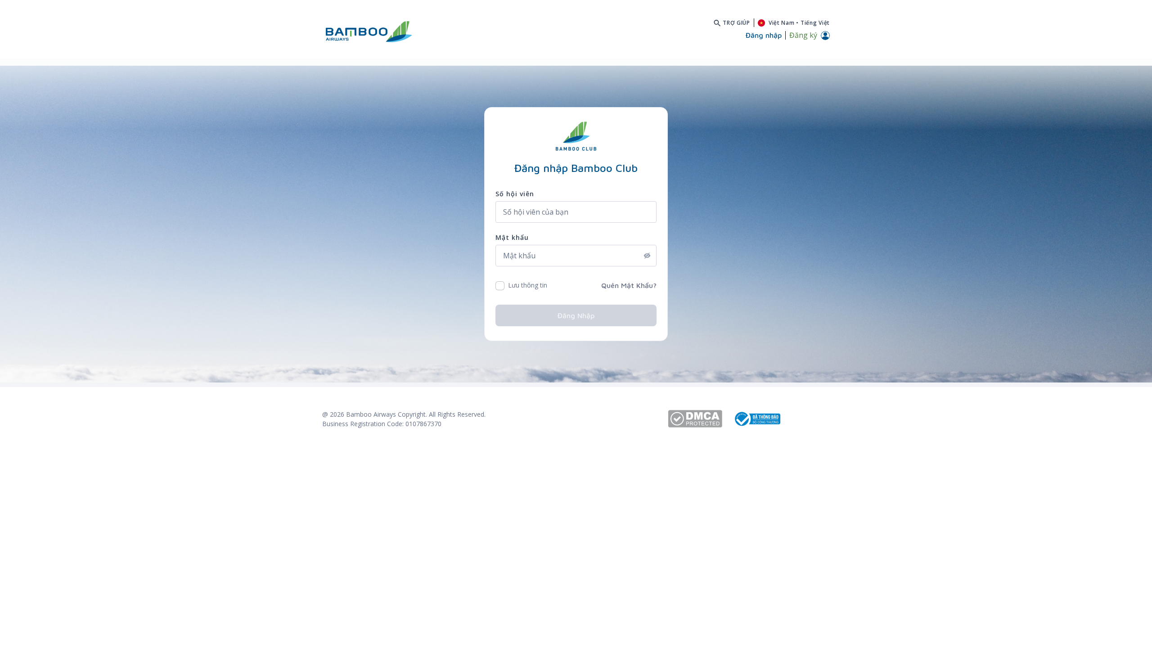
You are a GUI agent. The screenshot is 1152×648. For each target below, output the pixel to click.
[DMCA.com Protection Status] (700, 419)
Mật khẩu (512, 237)
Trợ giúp (736, 23)
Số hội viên (514, 193)
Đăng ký (803, 35)
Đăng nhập (576, 315)
